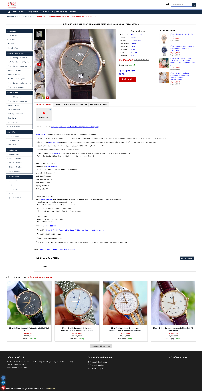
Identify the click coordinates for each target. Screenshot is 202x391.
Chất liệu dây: (41, 179)
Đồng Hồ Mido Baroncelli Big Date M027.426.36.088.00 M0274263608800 (67, 16)
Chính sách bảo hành (97, 365)
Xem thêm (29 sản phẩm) (101, 346)
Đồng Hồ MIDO (51, 166)
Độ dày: (39, 186)
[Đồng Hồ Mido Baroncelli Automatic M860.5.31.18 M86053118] (173, 303)
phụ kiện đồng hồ (59, 12)
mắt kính (45, 12)
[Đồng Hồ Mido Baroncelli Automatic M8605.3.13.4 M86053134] (28, 303)
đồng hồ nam (18, 12)
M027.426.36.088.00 (67, 249)
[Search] (194, 5)
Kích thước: (40, 182)
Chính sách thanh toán (97, 362)
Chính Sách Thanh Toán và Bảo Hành (71, 104)
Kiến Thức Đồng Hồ (96, 368)
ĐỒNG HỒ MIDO (42, 135)
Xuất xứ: (39, 163)
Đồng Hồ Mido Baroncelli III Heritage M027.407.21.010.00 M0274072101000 (77, 329)
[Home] (8, 12)
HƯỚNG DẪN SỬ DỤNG (98, 104)
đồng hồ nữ (33, 12)
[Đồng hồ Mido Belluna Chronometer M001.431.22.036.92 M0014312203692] (125, 303)
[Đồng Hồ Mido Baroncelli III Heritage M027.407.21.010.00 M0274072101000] (77, 303)
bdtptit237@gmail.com (20, 367)
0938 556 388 (22, 365)
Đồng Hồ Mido (53, 142)
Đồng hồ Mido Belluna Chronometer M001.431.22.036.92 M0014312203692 (125, 329)
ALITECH (51, 389)
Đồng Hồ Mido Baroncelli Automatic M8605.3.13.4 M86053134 (29, 329)
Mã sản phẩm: (41, 170)
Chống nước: (40, 189)
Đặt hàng (127, 79)
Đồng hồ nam (22, 16)
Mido (32, 16)
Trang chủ (10, 16)
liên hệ (73, 12)
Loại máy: (39, 173)
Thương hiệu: (41, 166)
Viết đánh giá (188, 258)
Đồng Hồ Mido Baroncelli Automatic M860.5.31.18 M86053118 (173, 329)
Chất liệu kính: (41, 176)
